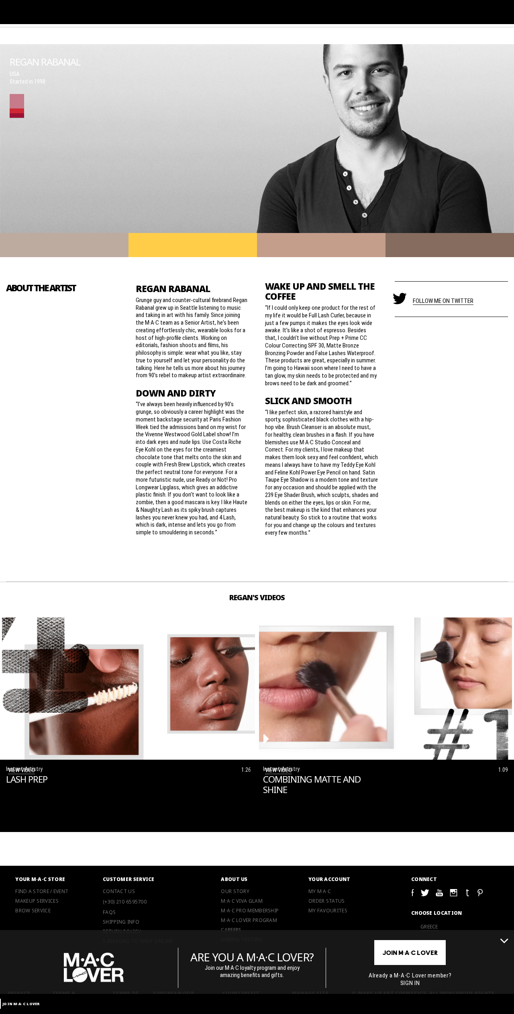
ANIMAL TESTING (242, 939)
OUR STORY (235, 891)
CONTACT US (119, 891)
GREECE (429, 926)
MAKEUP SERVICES (37, 901)
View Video (21, 770)
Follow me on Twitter (443, 300)
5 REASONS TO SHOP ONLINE (138, 941)
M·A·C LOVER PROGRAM (249, 920)
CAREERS (231, 930)
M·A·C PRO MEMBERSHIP (250, 911)
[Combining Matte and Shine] (266, 739)
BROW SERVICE (33, 911)
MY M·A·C (319, 891)
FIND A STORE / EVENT (41, 891)
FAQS (109, 912)
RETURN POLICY (122, 931)
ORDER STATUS (326, 901)
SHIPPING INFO (121, 922)
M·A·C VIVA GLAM (242, 901)
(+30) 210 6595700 (125, 901)
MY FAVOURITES (327, 911)
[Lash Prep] (9, 739)
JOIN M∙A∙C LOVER (21, 1003)
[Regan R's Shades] (17, 106)
